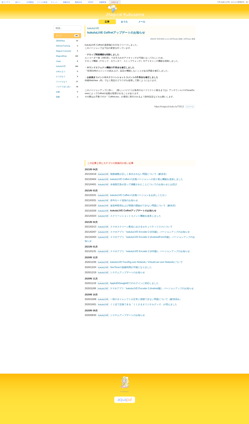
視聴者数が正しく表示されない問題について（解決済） (139, 174)
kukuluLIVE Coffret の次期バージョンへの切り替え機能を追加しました (146, 179)
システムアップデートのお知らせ (127, 272)
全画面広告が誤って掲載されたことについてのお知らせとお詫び (143, 184)
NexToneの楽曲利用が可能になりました (131, 267)
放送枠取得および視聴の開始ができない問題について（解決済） (143, 205)
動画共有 (78, 2)
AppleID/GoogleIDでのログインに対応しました (134, 283)
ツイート (190, 106)
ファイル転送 (42, 2)
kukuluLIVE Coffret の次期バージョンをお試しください (138, 195)
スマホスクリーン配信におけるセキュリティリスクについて (141, 226)
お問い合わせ (231, 2)
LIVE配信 (30, 2)
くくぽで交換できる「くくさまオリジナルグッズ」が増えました (143, 304)
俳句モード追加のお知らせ (124, 200)
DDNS (90, 2)
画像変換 (102, 2)
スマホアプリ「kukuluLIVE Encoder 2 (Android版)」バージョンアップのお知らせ (152, 288)
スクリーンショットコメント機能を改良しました (135, 216)
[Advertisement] (67, 147)
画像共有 (66, 2)
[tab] (67, 35)
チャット (54, 2)
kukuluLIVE (93, 28)
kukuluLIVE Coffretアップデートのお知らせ (116, 32)
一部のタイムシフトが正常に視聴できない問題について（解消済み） (146, 299)
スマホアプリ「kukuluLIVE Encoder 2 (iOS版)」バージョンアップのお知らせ (150, 231)
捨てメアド (6, 2)
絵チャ (18, 2)
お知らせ (114, 2)
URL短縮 (221, 2)
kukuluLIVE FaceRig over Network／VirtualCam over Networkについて (146, 262)
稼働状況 (240, 2)
